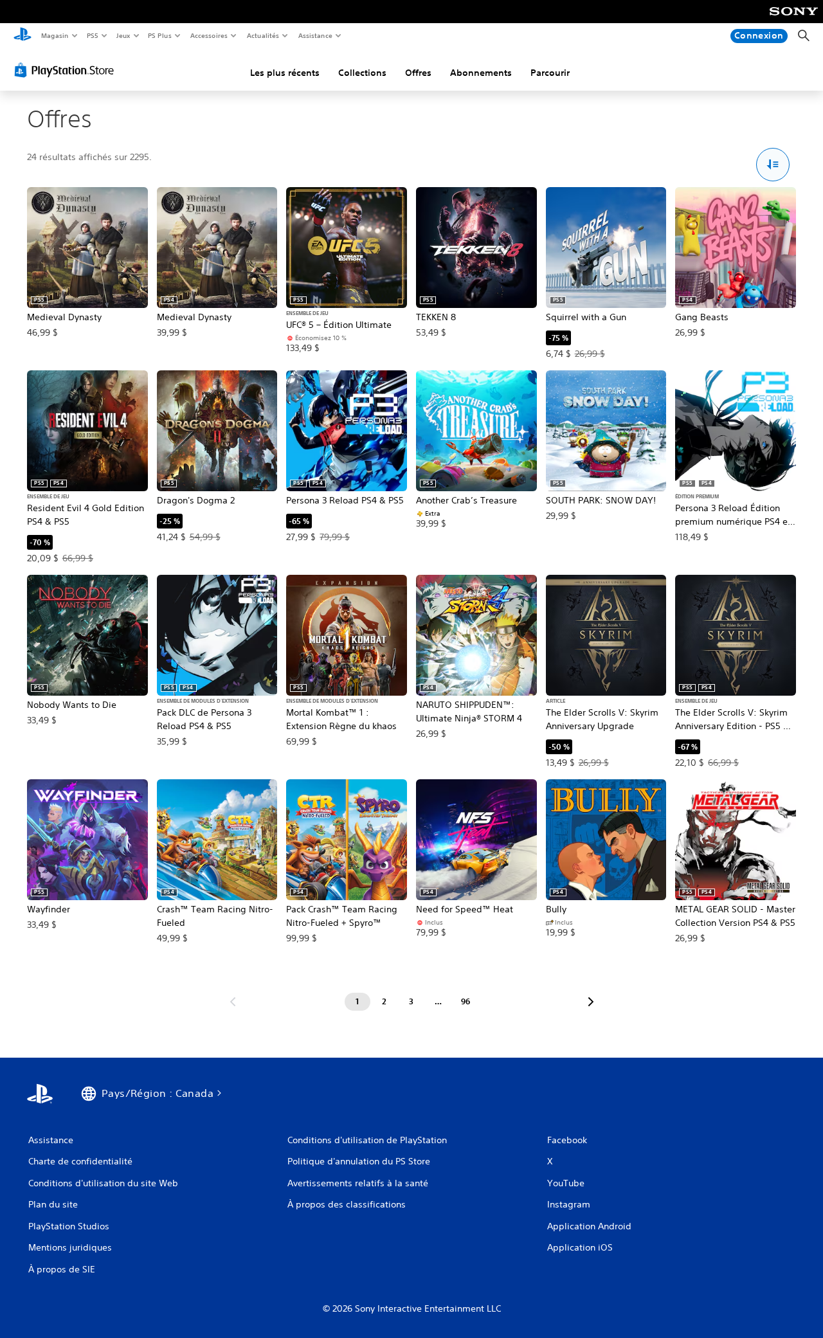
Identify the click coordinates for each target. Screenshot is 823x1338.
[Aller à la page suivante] (591, 1002)
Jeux (123, 35)
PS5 (93, 35)
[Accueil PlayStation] (22, 36)
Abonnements (481, 72)
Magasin (54, 35)
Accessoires (209, 35)
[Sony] (793, 20)
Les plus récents (285, 72)
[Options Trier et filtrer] (773, 165)
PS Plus (160, 35)
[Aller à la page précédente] (233, 1002)
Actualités (263, 35)
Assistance (315, 35)
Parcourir (550, 72)
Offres (418, 72)
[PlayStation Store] (66, 70)
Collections (362, 72)
